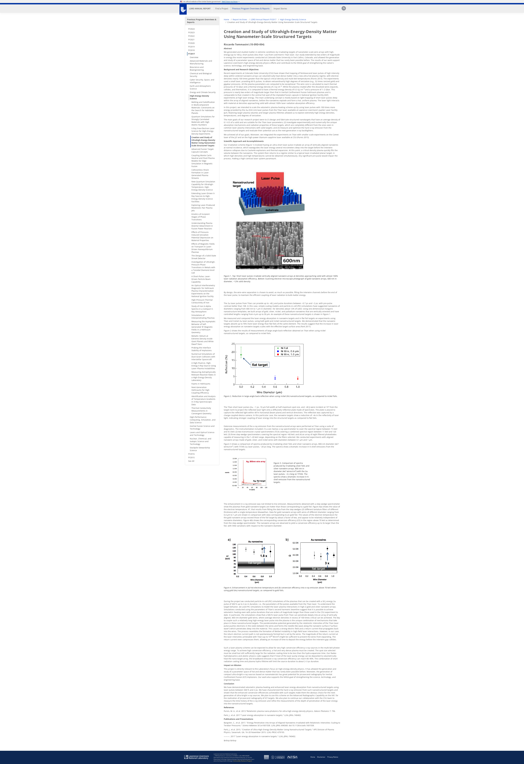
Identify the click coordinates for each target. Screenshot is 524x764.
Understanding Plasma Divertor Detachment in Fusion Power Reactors (202, 226)
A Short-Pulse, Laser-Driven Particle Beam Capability (201, 279)
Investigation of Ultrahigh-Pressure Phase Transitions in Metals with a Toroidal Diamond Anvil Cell (203, 267)
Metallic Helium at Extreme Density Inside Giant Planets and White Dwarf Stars (202, 340)
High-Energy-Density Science (199, 97)
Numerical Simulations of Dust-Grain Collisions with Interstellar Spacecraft (203, 357)
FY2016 (191, 454)
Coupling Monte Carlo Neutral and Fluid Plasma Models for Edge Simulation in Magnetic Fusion (203, 161)
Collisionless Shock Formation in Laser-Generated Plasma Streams (200, 174)
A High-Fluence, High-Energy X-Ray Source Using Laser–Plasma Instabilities (203, 366)
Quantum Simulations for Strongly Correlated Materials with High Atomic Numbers (203, 120)
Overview (194, 57)
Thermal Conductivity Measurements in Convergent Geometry (201, 411)
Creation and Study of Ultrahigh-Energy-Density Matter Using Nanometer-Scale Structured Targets (203, 141)
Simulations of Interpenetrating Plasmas (203, 316)
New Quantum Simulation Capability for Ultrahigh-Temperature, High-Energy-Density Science (203, 185)
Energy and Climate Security (203, 92)
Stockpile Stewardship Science (200, 449)
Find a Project (221, 8)
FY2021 (191, 39)
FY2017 (191, 53)
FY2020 (191, 43)
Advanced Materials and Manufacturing (201, 62)
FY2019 (191, 46)
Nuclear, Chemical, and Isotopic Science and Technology (200, 441)
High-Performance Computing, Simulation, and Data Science (202, 420)
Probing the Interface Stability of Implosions (201, 349)
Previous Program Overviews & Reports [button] (251, 8)
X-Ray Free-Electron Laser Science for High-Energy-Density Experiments (203, 131)
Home (226, 19)
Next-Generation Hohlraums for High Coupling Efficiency (200, 390)
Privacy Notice (332, 757)
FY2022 (191, 36)
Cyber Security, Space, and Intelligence (202, 81)
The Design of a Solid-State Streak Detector (203, 257)
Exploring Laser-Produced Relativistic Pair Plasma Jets (203, 208)
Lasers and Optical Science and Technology (202, 433)
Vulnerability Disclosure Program (242, 761)
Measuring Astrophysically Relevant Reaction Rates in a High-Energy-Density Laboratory (203, 376)
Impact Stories (280, 8)
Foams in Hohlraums (200, 383)
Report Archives (240, 19)
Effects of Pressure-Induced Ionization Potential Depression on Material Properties (202, 236)
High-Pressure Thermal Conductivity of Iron (202, 301)
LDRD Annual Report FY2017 (263, 19)
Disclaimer (321, 757)
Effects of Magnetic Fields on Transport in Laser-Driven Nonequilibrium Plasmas (203, 248)
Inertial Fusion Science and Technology (202, 427)
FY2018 (191, 50)
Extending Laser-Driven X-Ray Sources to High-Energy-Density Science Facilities (203, 197)
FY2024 (191, 29)
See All (191, 461)
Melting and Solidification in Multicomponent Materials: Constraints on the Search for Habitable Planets (203, 107)
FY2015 (191, 457)
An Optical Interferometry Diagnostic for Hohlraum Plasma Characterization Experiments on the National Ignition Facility (203, 291)
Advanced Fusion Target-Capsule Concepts (202, 150)
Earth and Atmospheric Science (200, 87)
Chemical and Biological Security (201, 74)
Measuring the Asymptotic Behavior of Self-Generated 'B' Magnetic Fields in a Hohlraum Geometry (203, 327)
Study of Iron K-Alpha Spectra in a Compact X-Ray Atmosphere (202, 309)
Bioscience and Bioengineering (197, 68)
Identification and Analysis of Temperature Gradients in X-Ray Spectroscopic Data (203, 400)
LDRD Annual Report (200, 8)
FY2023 (191, 32)
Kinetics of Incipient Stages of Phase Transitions (200, 217)
